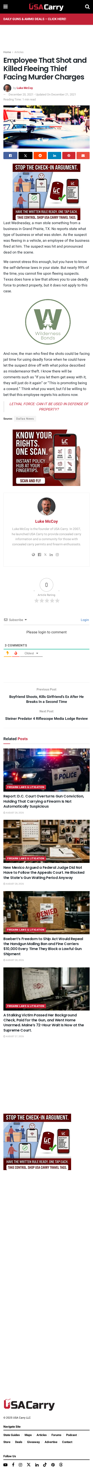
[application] (46, 322)
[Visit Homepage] (46, 6)
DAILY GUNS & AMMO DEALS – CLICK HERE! (34, 19)
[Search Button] (87, 7)
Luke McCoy (25, 88)
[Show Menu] (5, 7)
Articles (18, 52)
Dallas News (25, 419)
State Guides (11, 1435)
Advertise (51, 1442)
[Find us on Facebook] (13, 1465)
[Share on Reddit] (40, 155)
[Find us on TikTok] (45, 1465)
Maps (28, 1435)
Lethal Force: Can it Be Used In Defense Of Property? (48, 406)
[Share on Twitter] (26, 155)
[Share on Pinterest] (68, 155)
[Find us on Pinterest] (53, 1465)
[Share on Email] (83, 155)
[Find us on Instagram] (20, 1465)
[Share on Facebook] (10, 155)
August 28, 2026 (14, 812)
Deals (18, 1442)
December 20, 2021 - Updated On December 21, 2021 (42, 94)
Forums (56, 1435)
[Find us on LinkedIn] (37, 1465)
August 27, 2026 (14, 1036)
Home (7, 52)
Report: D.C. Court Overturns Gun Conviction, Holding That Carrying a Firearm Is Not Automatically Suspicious (43, 801)
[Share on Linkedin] (54, 155)
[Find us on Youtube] (5, 1465)
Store (6, 1442)
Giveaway (33, 1442)
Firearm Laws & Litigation (25, 787)
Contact (67, 1442)
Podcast (71, 1435)
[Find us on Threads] (61, 1465)
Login (84, 620)
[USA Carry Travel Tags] (46, 191)
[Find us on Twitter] (29, 1465)
